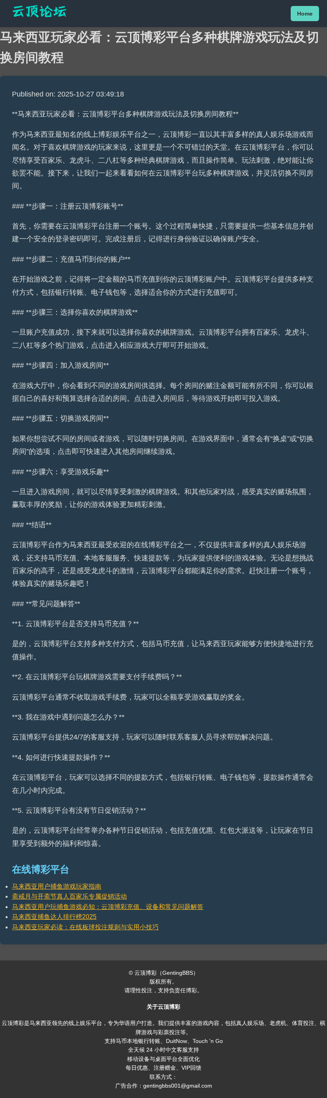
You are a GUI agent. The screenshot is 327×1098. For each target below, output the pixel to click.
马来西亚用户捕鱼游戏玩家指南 (56, 886)
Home (305, 13)
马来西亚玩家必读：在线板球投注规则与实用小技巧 (85, 927)
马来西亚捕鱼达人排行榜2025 (54, 916)
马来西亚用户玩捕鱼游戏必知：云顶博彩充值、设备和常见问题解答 (107, 906)
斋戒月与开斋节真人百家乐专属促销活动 (69, 896)
